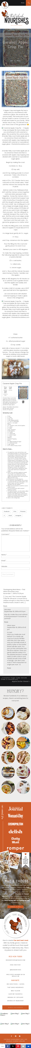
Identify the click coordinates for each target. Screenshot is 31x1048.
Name (4, 555)
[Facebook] (7, 1046)
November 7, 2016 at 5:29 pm (13, 593)
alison (9, 625)
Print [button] (23, 402)
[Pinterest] (18, 1046)
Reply (5, 606)
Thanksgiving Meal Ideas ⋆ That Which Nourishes (14, 590)
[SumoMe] (28, 1046)
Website (4, 566)
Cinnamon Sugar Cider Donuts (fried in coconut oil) (14, 678)
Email (3, 560)
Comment (5, 534)
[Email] (23, 1046)
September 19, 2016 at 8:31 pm (14, 611)
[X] (13, 1046)
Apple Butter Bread (20, 681)
